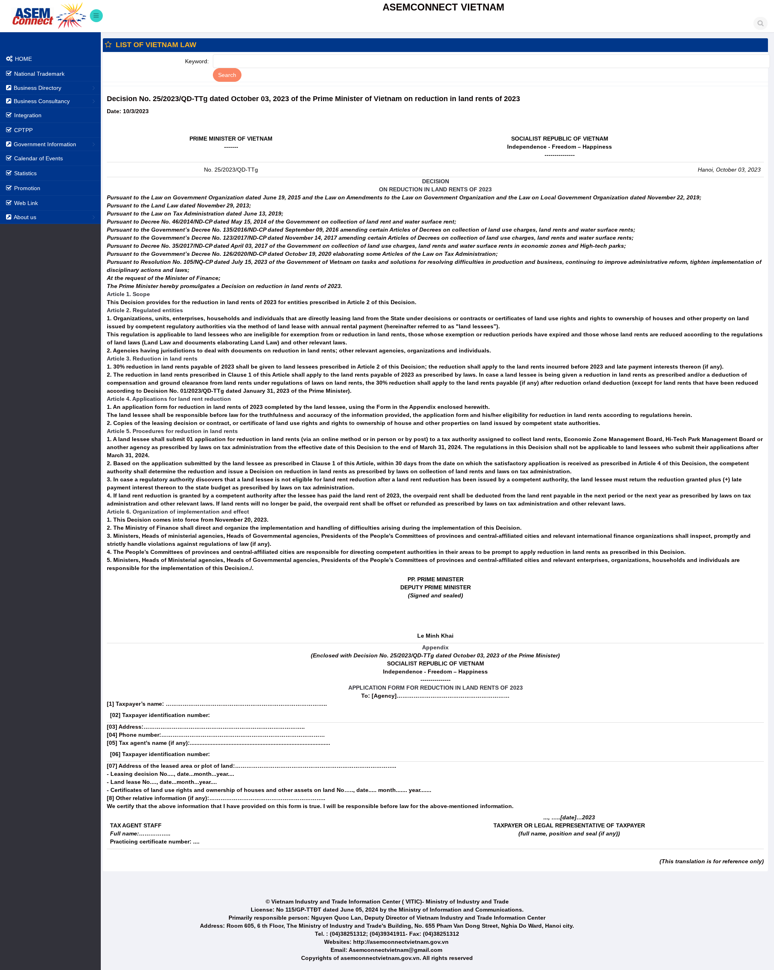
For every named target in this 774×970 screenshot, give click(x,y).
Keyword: (197, 61)
